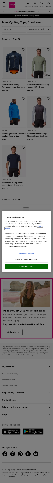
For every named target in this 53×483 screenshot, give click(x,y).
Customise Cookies (26, 253)
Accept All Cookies (26, 266)
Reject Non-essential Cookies (26, 260)
